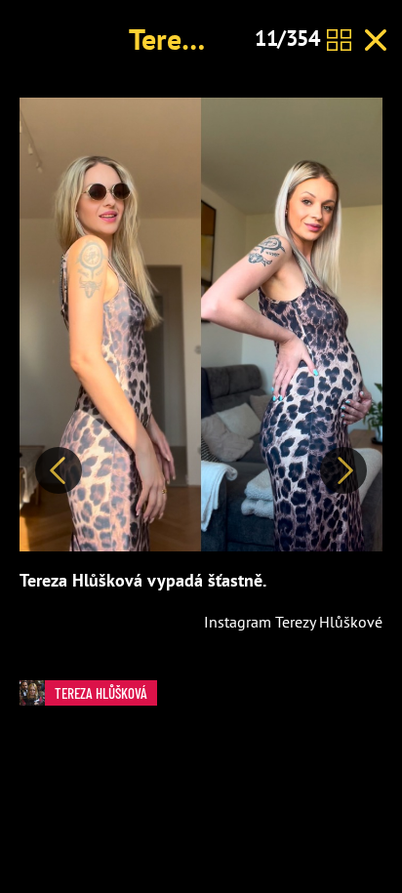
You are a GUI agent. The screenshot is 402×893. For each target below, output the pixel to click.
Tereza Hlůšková (101, 693)
